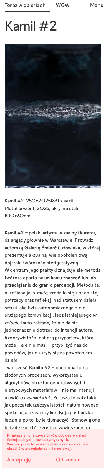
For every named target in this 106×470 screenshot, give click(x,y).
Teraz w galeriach (25, 5)
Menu (95, 5)
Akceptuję (19, 460)
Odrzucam (68, 460)
